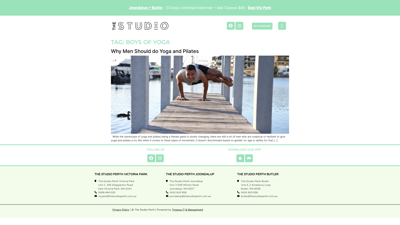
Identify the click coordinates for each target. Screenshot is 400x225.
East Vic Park (259, 8)
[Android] (249, 158)
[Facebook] (231, 26)
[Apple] (240, 158)
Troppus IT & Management (187, 209)
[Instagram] (239, 26)
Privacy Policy (120, 209)
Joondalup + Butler (146, 8)
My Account (262, 26)
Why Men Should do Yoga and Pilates (155, 51)
